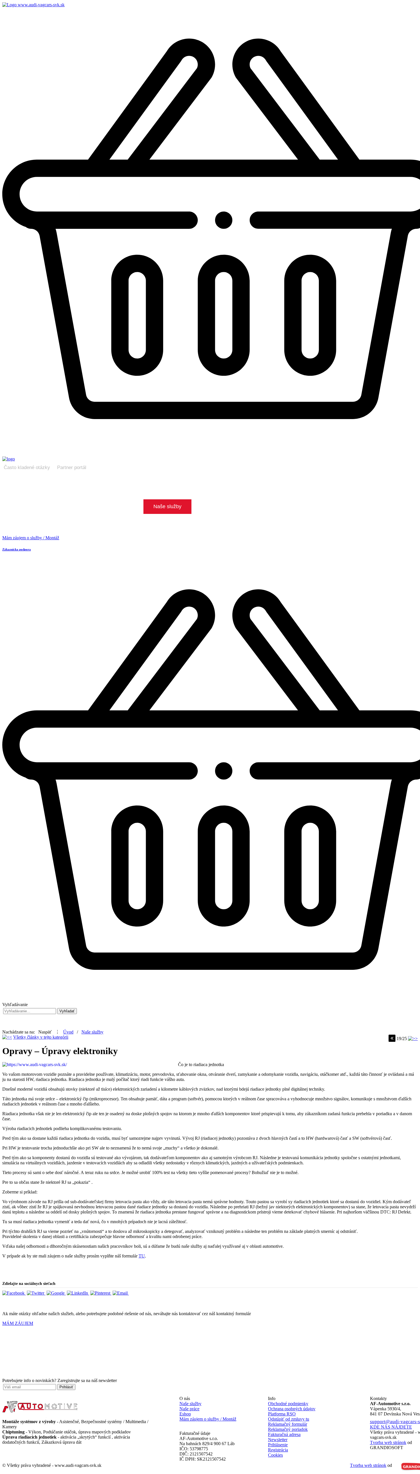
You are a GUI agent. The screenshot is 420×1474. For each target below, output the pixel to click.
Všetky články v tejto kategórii (40, 1037)
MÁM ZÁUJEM (17, 1323)
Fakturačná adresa (284, 1434)
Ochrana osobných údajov (291, 1408)
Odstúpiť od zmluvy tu (288, 1419)
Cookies (275, 1455)
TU (142, 1255)
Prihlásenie (278, 1444)
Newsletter (277, 1439)
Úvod (68, 1032)
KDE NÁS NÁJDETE (391, 1427)
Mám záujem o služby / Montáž (207, 1419)
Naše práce (189, 1408)
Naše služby (92, 1032)
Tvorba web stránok (368, 1465)
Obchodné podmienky (288, 1403)
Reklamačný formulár (287, 1424)
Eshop (185, 1413)
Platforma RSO (282, 1413)
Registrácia (278, 1449)
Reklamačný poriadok (288, 1429)
